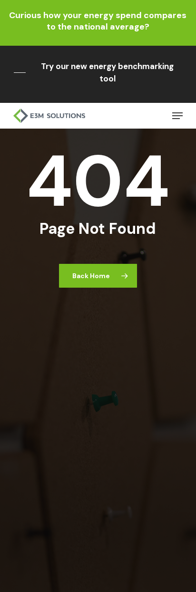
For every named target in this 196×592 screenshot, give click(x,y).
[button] (98, 72)
